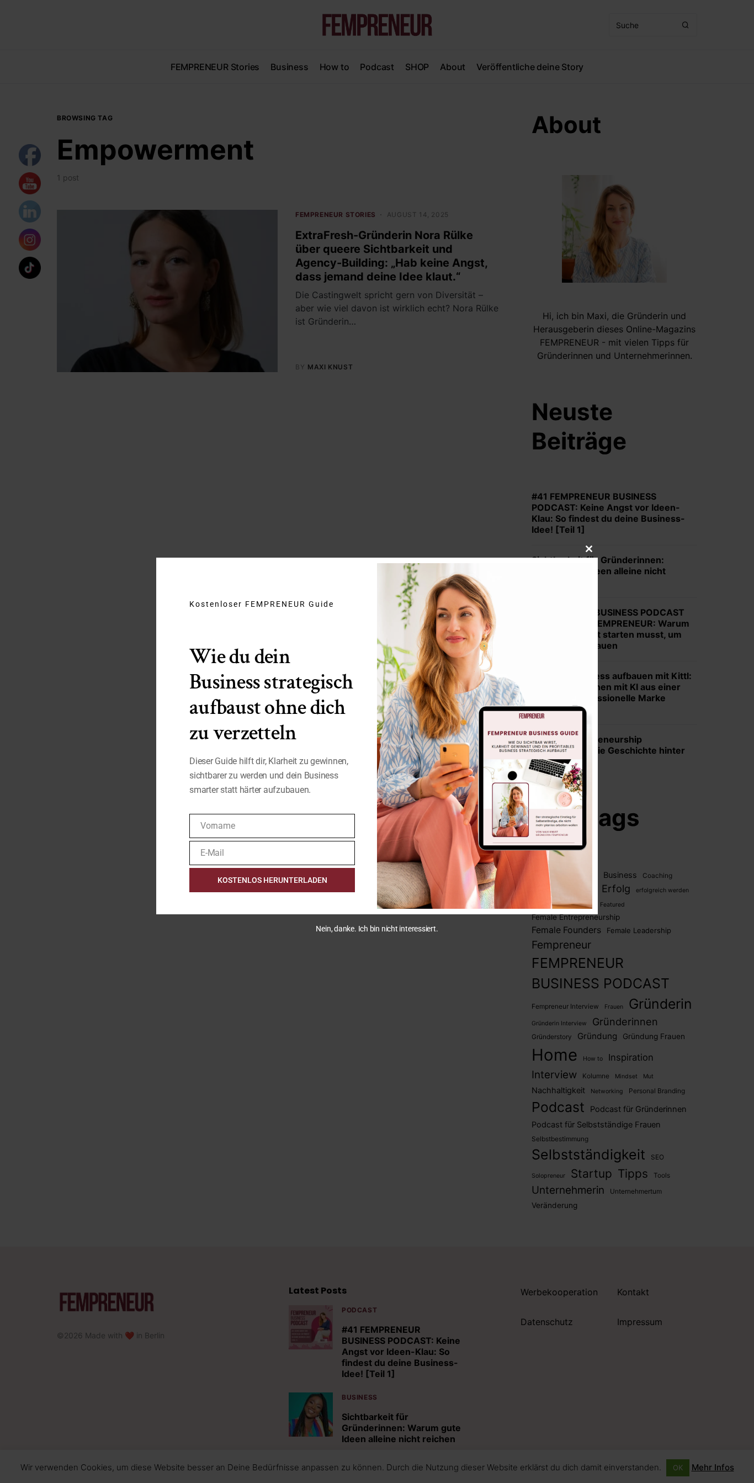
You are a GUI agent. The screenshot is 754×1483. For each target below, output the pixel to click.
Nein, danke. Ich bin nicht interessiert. (377, 928)
